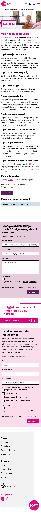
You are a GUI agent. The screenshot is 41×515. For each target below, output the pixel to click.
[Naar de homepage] (2, 9)
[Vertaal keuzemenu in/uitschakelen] (29, 4)
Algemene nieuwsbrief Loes (16, 390)
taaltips (11, 180)
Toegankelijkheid (8, 450)
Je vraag (6, 258)
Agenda (4, 465)
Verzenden (7, 193)
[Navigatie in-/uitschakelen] (38, 4)
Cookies (4, 442)
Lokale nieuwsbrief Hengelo (16, 397)
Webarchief (6, 454)
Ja (5, 187)
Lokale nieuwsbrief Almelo (15, 393)
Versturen (33, 292)
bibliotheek (33, 164)
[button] (26, 4)
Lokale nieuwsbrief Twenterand (17, 401)
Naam (5, 361)
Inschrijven (32, 421)
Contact (4, 477)
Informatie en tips (8, 469)
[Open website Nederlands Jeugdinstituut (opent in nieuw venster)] (20, 486)
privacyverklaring (30, 282)
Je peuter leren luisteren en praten (17, 204)
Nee (11, 187)
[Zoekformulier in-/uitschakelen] (34, 4)
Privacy (4, 438)
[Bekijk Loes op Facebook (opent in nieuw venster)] (34, 320)
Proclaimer (5, 446)
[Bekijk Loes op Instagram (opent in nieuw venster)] (30, 320)
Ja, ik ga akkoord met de (19, 282)
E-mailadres (7, 241)
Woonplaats (8, 249)
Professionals (6, 473)
